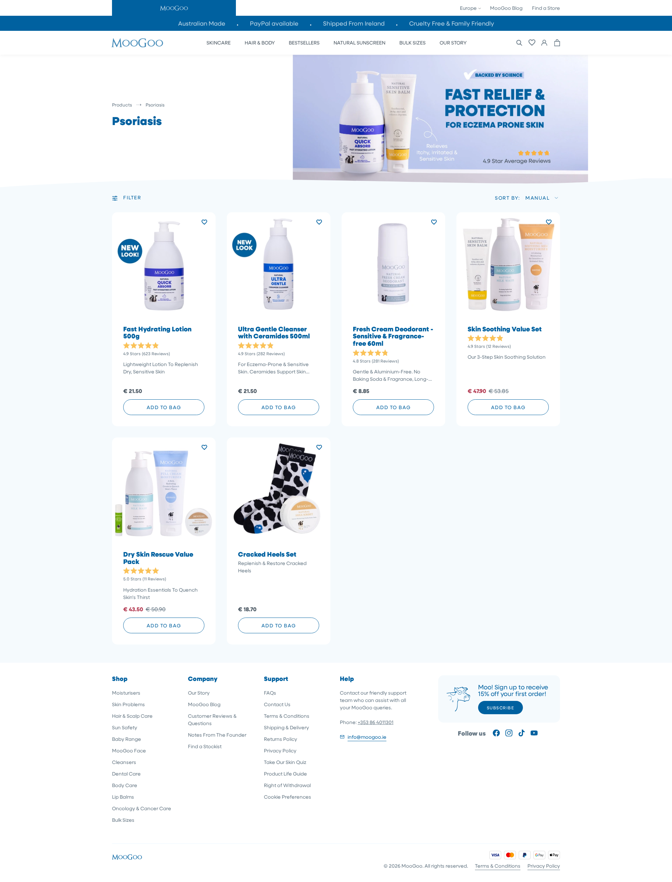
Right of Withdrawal (287, 785)
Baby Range (126, 739)
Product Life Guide (285, 773)
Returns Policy (280, 739)
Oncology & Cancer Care (141, 808)
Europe (469, 8)
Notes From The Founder (217, 734)
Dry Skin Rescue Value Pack (158, 558)
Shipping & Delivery (286, 727)
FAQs (270, 692)
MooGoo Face (129, 750)
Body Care (124, 785)
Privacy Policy (280, 750)
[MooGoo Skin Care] (137, 43)
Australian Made (201, 23)
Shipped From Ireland (354, 23)
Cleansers (124, 762)
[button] (174, 8)
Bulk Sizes (123, 819)
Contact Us (277, 704)
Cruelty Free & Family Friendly (451, 23)
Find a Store (546, 8)
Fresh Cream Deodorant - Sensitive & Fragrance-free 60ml (393, 336)
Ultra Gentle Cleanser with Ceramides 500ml (274, 332)
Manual (537, 197)
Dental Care (126, 773)
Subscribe (500, 707)
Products (122, 105)
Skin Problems (128, 704)
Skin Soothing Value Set (505, 329)
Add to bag (164, 407)
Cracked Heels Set (267, 554)
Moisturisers (126, 692)
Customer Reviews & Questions (212, 719)
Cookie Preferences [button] (287, 796)
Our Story (199, 692)
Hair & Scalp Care (132, 715)
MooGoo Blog (506, 8)
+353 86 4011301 (375, 722)
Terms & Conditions (286, 715)
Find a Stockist (205, 746)
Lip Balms (123, 796)
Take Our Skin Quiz (285, 762)
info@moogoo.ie (367, 736)
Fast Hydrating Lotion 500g (157, 332)
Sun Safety (124, 727)
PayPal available (274, 23)
